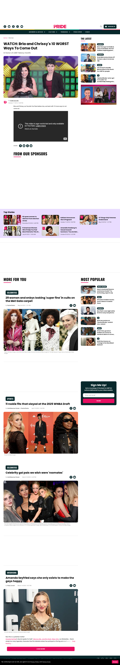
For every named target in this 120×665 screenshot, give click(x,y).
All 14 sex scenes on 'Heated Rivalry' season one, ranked (105, 322)
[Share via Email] (24, 145)
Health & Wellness (102, 286)
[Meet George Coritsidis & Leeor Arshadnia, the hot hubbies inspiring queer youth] (88, 47)
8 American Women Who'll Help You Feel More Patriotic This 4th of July (30, 231)
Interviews (11, 572)
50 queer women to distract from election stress (30, 219)
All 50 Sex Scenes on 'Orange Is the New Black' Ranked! (105, 343)
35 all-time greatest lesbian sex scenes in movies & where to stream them (106, 333)
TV (98, 75)
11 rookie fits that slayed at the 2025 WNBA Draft (38, 404)
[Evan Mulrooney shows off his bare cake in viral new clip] (88, 58)
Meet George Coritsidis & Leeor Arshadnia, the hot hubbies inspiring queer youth (105, 49)
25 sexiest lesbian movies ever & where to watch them (105, 301)
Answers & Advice (36, 32)
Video (87, 32)
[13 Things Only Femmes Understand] (88, 220)
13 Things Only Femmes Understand (107, 219)
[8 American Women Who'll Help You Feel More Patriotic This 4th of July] (12, 231)
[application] (98, 95)
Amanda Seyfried (11, 639)
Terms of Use (46, 662)
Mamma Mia (37, 639)
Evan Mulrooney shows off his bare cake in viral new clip (106, 59)
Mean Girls (55, 639)
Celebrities (100, 44)
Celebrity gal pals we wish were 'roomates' (34, 473)
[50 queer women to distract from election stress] (12, 220)
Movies (99, 297)
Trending (64, 32)
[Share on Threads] (27, 145)
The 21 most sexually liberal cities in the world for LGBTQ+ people (105, 69)
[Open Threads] (13, 26)
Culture (52, 32)
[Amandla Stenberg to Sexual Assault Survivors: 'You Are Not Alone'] (50, 231)
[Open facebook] (5, 26)
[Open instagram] (17, 26)
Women (11, 38)
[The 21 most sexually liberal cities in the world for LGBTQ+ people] (88, 68)
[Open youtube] (21, 26)
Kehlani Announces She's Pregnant (68, 219)
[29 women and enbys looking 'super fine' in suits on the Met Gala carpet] (41, 330)
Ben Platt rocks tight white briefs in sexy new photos (106, 312)
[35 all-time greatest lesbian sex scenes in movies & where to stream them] (88, 331)
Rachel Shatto (11, 305)
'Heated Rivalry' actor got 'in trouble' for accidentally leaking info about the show (105, 80)
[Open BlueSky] (9, 26)
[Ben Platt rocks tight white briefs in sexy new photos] (88, 310)
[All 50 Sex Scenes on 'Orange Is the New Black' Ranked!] (88, 342)
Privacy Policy (34, 662)
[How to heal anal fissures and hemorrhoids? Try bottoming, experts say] (88, 290)
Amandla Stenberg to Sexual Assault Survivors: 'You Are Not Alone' (69, 231)
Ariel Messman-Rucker (13, 408)
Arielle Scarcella (14, 100)
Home (5, 38)
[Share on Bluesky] (31, 145)
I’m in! (98, 401)
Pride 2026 (78, 32)
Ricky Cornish (11, 585)
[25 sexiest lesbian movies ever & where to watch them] (88, 300)
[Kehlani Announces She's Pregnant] (50, 220)
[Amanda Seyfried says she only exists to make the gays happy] (41, 610)
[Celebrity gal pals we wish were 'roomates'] (41, 501)
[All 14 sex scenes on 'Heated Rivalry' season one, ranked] (88, 321)
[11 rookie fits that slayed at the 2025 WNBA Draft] (41, 433)
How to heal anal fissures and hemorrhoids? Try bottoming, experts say (105, 291)
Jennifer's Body (46, 639)
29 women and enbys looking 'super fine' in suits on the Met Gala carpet (40, 299)
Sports (10, 398)
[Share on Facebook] (20, 145)
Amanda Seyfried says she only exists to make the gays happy (40, 579)
